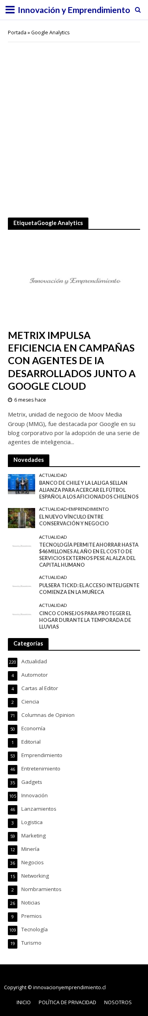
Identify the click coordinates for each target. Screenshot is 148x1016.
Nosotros (118, 1002)
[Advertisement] (74, 124)
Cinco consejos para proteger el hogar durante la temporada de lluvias (85, 620)
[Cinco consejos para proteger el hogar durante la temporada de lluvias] (21, 614)
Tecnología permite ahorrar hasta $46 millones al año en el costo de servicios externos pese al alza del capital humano (89, 555)
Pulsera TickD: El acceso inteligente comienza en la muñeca (89, 588)
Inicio (24, 1002)
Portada (17, 32)
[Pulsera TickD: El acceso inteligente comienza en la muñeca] (21, 585)
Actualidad (53, 475)
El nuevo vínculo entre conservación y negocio (74, 520)
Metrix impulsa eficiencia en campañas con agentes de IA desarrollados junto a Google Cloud (72, 360)
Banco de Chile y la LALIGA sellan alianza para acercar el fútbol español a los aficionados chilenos (89, 489)
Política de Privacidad (67, 1002)
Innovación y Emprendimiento (74, 10)
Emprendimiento (89, 509)
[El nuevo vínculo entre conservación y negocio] (21, 517)
